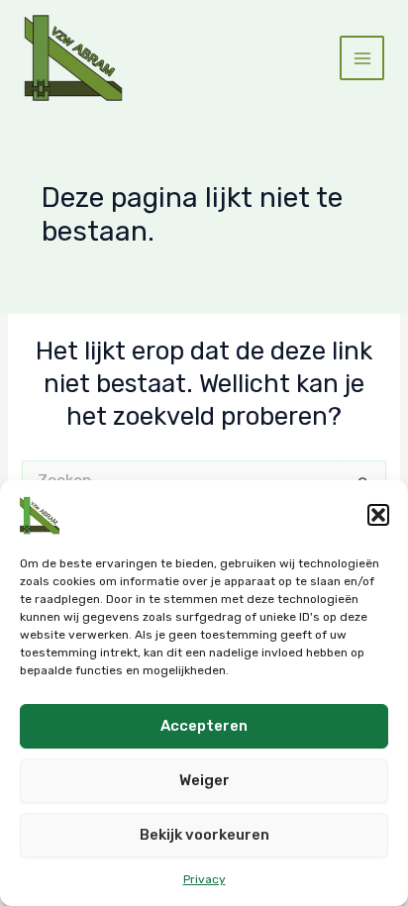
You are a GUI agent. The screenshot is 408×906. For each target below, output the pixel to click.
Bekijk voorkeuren (204, 835)
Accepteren (204, 726)
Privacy (204, 879)
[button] (378, 515)
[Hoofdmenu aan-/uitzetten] (362, 58)
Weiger (204, 780)
